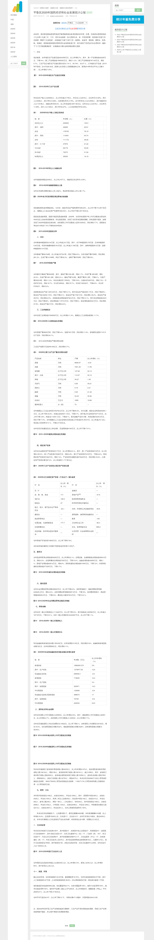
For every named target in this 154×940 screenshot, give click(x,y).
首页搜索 (13, 15)
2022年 (12, 42)
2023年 (12, 38)
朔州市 (64, 23)
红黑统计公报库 (18, 6)
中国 (12, 19)
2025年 (12, 29)
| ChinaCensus (51, 936)
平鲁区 (72, 926)
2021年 (12, 47)
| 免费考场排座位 (60, 936)
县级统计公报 (54, 8)
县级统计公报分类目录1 (66, 8)
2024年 (12, 33)
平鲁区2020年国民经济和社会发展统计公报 (63, 12)
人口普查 (13, 56)
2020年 (12, 52)
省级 (12, 24)
